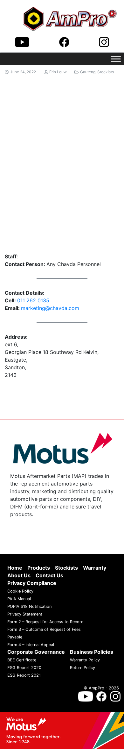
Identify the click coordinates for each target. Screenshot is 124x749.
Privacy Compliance (31, 583)
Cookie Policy (20, 591)
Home (14, 568)
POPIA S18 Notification (29, 606)
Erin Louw (58, 71)
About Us (19, 575)
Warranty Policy (85, 660)
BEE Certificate (21, 660)
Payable (14, 637)
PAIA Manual (19, 598)
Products (38, 568)
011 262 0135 (33, 300)
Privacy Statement (24, 614)
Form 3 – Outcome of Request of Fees (44, 629)
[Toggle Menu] (116, 59)
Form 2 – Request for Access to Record (45, 621)
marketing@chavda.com (50, 308)
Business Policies (91, 652)
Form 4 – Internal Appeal (30, 644)
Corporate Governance (36, 652)
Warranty (94, 568)
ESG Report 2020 (24, 667)
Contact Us (49, 575)
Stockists (105, 71)
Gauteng (87, 71)
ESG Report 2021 (24, 675)
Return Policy (82, 667)
